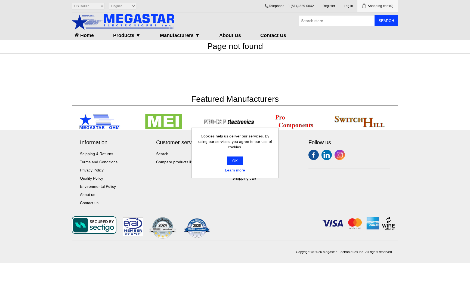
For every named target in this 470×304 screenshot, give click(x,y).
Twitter (326, 155)
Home (86, 35)
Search (386, 21)
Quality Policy (91, 178)
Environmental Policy (98, 186)
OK (235, 161)
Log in (348, 6)
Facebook (313, 155)
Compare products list (175, 162)
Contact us (89, 203)
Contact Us (273, 35)
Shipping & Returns (96, 154)
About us (87, 194)
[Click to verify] (133, 234)
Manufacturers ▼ (180, 35)
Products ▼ (127, 35)
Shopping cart (244, 178)
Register (329, 6)
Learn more (235, 170)
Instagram (340, 155)
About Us (230, 35)
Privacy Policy (92, 170)
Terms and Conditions (99, 162)
